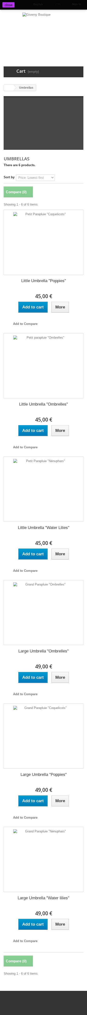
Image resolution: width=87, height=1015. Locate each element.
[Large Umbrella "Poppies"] (43, 736)
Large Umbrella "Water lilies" (43, 898)
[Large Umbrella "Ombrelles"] (43, 612)
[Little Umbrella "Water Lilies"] (43, 489)
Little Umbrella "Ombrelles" (43, 404)
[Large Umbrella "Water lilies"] (43, 859)
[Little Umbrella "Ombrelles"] (43, 366)
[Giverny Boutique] (43, 33)
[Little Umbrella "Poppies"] (43, 242)
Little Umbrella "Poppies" (43, 281)
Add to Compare (25, 324)
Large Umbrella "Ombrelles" (43, 651)
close (9, 5)
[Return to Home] (8, 88)
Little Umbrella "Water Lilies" (43, 527)
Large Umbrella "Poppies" (44, 774)
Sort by (9, 177)
